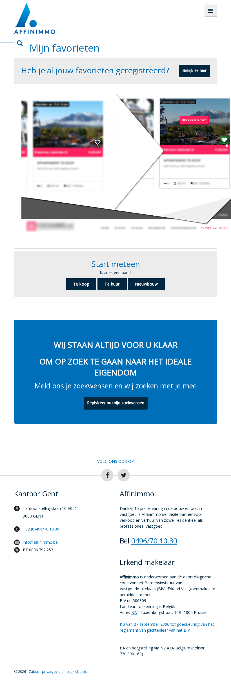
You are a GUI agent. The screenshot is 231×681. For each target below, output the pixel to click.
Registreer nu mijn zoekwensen (115, 402)
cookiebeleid (76, 671)
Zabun (34, 671)
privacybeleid (53, 671)
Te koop (81, 284)
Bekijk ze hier (194, 70)
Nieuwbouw (146, 284)
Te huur (112, 284)
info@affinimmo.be (40, 542)
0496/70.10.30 (154, 540)
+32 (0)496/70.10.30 (41, 529)
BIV (134, 612)
